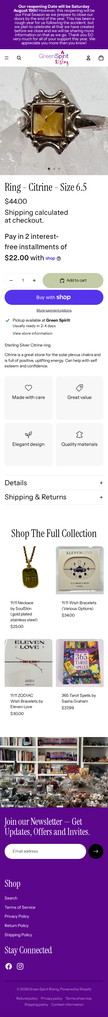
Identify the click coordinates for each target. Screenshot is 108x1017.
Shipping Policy (18, 934)
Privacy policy (51, 998)
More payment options (54, 310)
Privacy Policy (17, 916)
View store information (32, 333)
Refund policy (27, 998)
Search (11, 898)
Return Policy (17, 925)
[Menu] (6, 58)
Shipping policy (36, 1004)
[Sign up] (95, 851)
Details (16, 483)
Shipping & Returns (35, 497)
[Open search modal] (19, 58)
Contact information (67, 1004)
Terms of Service (20, 907)
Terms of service (78, 998)
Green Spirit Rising (44, 989)
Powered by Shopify (75, 989)
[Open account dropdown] (88, 58)
